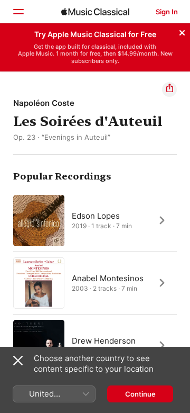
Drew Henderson (104, 340)
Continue (140, 394)
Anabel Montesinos (108, 278)
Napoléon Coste (43, 103)
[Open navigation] (18, 11)
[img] (95, 11)
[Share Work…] (169, 89)
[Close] (182, 31)
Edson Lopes (96, 215)
